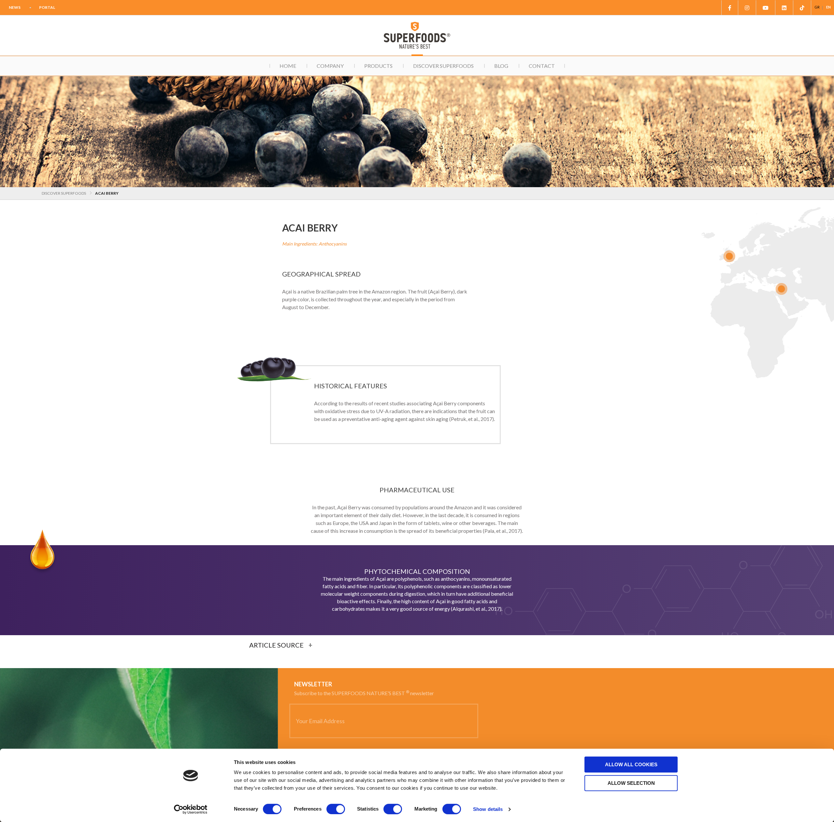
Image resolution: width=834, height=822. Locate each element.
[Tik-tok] (802, 7)
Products (378, 66)
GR (817, 7)
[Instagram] (747, 7)
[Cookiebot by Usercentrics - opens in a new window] (190, 809)
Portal (47, 7)
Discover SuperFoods (443, 66)
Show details (488, 809)
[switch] (335, 809)
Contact (542, 66)
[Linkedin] (784, 7)
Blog (501, 66)
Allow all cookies (631, 764)
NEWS (15, 7)
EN (828, 7)
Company (330, 66)
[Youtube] (765, 7)
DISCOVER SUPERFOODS (64, 193)
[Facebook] (729, 7)
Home (288, 66)
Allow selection (631, 783)
